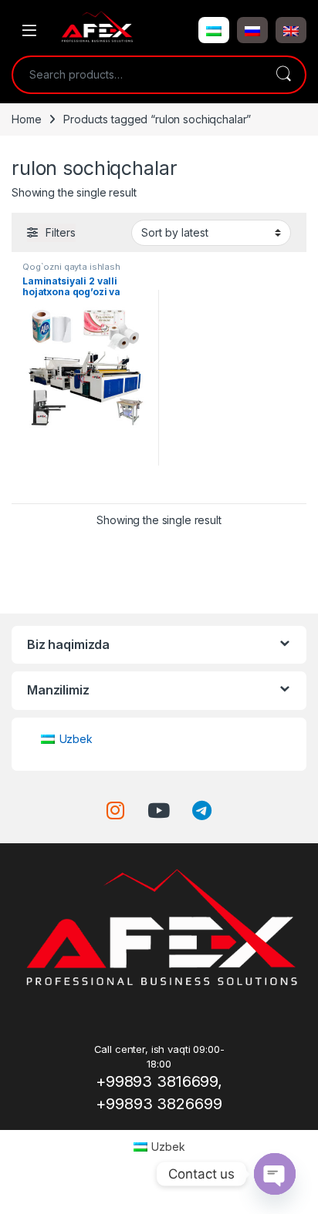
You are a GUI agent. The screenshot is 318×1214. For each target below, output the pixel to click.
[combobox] (137, 74)
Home (26, 119)
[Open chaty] (275, 1174)
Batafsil (86, 486)
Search (283, 74)
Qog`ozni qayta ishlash (71, 266)
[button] (213, 30)
